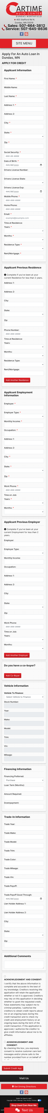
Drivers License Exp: (14, 187)
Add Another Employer (17, 655)
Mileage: (8, 755)
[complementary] (40, 1105)
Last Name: (9, 96)
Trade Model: (10, 842)
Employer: (9, 403)
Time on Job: (10, 495)
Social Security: (11, 152)
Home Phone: (10, 205)
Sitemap (19, 1100)
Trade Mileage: (11, 868)
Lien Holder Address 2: (15, 912)
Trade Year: (9, 824)
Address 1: (9, 105)
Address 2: (9, 114)
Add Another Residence (17, 380)
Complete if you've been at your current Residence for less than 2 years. (23, 276)
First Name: (9, 78)
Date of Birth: (10, 161)
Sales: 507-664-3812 (26, 25)
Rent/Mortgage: (12, 253)
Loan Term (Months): (14, 785)
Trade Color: (10, 859)
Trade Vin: (9, 877)
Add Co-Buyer (13, 675)
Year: (6, 710)
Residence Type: (12, 244)
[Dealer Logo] (24, 9)
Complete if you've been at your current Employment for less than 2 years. (21, 532)
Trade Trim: (9, 850)
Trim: (6, 737)
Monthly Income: (12, 421)
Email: (7, 214)
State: (7, 132)
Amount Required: (13, 794)
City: (6, 122)
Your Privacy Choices (30, 1100)
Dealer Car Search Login (23, 1098)
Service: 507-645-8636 (26, 29)
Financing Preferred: (14, 776)
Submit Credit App (13, 1068)
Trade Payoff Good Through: (18, 895)
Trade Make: (10, 833)
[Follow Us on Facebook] (21, 34)
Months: (8, 235)
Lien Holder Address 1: (15, 903)
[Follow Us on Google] (26, 34)
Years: (7, 227)
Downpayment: (11, 803)
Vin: (6, 746)
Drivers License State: (14, 178)
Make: (7, 719)
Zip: (6, 142)
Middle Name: (10, 87)
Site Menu (24, 43)
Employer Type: (11, 412)
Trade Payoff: (10, 886)
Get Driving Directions (25, 1086)
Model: (7, 728)
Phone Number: (11, 330)
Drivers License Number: (16, 170)
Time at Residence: (13, 223)
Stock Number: (11, 702)
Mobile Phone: (11, 196)
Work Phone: (10, 486)
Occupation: (10, 430)
